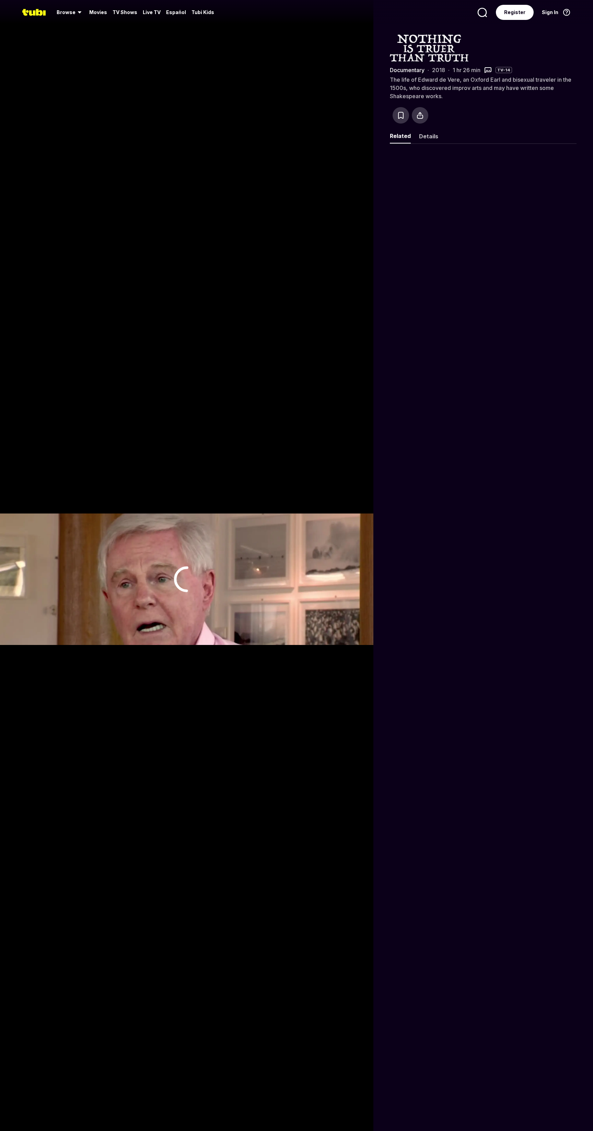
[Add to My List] (401, 115)
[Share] (420, 115)
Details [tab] (428, 136)
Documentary (407, 70)
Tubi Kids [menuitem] (202, 12)
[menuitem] (70, 12)
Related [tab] (400, 135)
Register (514, 12)
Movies (98, 12)
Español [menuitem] (176, 12)
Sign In (550, 12)
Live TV (152, 12)
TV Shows (125, 12)
